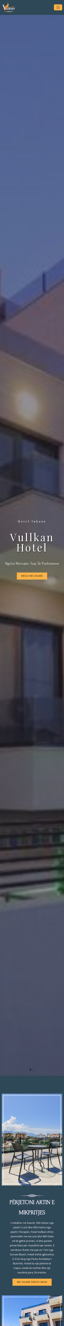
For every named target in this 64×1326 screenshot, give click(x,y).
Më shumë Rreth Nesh (32, 1282)
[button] (30, 1070)
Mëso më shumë (32, 576)
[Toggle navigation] (58, 7)
